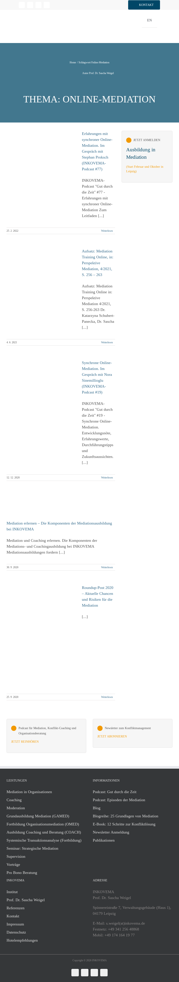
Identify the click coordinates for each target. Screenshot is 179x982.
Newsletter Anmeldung (111, 832)
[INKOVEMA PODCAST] (46, 736)
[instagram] (38, 5)
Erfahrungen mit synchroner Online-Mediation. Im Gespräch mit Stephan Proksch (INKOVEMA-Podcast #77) (97, 151)
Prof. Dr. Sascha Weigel (26, 900)
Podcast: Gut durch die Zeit (114, 792)
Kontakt (13, 916)
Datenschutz (16, 932)
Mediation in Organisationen (29, 792)
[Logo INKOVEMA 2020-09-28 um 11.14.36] (30, 12)
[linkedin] (22, 5)
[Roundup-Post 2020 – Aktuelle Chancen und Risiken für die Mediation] (41, 637)
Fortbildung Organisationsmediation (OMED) (43, 824)
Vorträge (13, 864)
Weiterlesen (107, 230)
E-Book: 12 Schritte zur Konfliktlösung (124, 824)
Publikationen (104, 840)
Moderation (16, 808)
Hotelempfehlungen (22, 940)
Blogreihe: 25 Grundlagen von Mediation (125, 816)
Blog (96, 808)
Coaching (14, 800)
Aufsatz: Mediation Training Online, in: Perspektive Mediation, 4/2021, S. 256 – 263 (97, 263)
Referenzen (15, 908)
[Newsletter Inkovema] (132, 733)
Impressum (15, 924)
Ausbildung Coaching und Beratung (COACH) (44, 832)
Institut (12, 892)
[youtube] (47, 5)
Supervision (16, 856)
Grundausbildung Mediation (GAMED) (38, 816)
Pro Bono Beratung (22, 872)
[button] (144, 5)
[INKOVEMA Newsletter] (147, 156)
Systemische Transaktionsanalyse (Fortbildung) (44, 840)
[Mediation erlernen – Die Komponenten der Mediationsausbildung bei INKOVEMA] (41, 507)
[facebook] (30, 5)
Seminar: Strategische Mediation (32, 848)
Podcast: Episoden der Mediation (119, 800)
